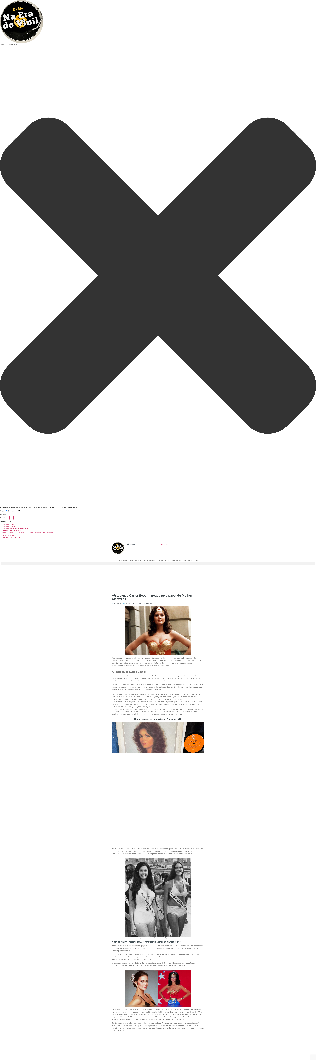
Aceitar (3, 533)
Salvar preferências (35, 533)
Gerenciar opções (8, 524)
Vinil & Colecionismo (150, 560)
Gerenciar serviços (9, 526)
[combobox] (139, 544)
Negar (11, 533)
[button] (158, 276)
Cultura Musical (122, 560)
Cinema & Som (176, 560)
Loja (197, 560)
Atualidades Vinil (164, 560)
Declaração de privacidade (11, 537)
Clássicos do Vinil (135, 560)
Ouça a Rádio (188, 560)
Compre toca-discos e (164, 544)
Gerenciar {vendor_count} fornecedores (15, 528)
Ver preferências (21, 533)
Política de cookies (9, 535)
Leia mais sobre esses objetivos (13, 530)
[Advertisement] (158, 580)
